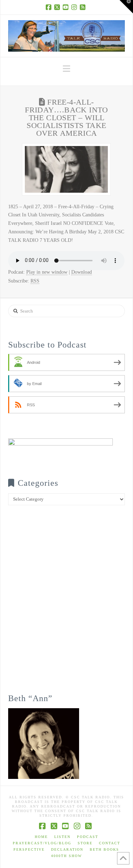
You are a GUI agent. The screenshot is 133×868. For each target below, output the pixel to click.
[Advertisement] (66, 604)
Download (81, 272)
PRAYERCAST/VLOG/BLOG (42, 843)
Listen (62, 837)
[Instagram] (75, 7)
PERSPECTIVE (29, 849)
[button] (66, 68)
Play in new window (46, 272)
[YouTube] (66, 7)
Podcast (87, 837)
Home (41, 837)
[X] (58, 7)
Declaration (67, 849)
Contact (109, 843)
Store (85, 843)
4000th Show (66, 856)
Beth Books (104, 849)
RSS (35, 281)
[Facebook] (49, 7)
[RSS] (83, 7)
